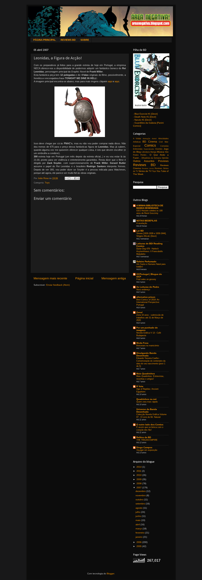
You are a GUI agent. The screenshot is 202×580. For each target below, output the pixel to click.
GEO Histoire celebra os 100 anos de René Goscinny (149, 211)
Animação (146, 139)
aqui (110, 81)
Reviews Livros (148, 168)
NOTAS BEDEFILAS (146, 221)
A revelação (141, 223)
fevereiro (140, 533)
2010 (139, 475)
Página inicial (84, 278)
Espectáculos (149, 149)
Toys (47, 182)
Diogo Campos (144, 447)
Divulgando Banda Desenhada (146, 354)
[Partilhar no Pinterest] (78, 178)
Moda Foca (142, 343)
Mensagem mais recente (50, 278)
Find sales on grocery (146, 279)
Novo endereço (143, 289)
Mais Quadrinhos (145, 373)
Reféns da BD (143, 437)
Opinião (165, 158)
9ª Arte (139, 386)
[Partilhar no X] (72, 178)
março (139, 528)
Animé (154, 139)
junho (139, 516)
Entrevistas (138, 149)
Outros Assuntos (143, 161)
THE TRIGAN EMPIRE (146, 440)
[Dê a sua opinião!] (69, 178)
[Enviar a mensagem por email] (66, 178)
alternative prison (145, 297)
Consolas (164, 146)
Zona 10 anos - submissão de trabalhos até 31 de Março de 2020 (149, 317)
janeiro (139, 537)
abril (138, 524)
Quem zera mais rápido (147, 402)
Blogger (110, 573)
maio (138, 520)
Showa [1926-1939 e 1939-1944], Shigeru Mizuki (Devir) (151, 234)
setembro (141, 504)
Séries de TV (145, 171)
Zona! (139, 312)
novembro (141, 495)
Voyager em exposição (146, 450)
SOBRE (84, 40)
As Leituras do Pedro (147, 287)
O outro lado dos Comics (149, 424)
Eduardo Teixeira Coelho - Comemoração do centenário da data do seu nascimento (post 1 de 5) (150, 362)
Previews (163, 161)
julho (138, 512)
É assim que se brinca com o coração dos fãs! (149, 428)
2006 (139, 542)
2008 (139, 483)
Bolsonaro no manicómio (147, 345)
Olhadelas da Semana (151, 158)
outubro (140, 499)
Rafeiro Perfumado (146, 261)
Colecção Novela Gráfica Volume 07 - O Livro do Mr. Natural (151, 415)
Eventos (158, 149)
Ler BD (140, 231)
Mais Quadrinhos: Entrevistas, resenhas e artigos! (150, 377)
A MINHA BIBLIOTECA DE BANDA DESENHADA (149, 206)
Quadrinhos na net (146, 399)
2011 (139, 471)
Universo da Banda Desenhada (146, 410)
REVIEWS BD (68, 40)
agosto (139, 508)
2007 (139, 487)
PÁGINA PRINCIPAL (44, 40)
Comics (150, 145)
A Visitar (137, 138)
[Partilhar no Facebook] (75, 178)
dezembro (141, 491)
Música (160, 152)
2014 (139, 467)
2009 (139, 479)
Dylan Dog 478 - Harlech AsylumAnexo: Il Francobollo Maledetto (149, 251)
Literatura (146, 152)
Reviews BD (144, 165)
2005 (139, 546)
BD (144, 141)
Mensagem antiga (113, 278)
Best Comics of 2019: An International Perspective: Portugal (148, 302)
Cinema (152, 141)
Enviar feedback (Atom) (58, 285)
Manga (153, 152)
